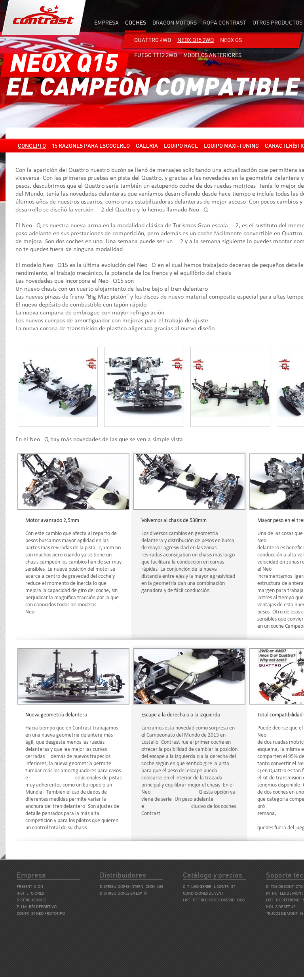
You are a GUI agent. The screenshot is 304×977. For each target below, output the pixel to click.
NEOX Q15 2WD (195, 39)
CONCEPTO (32, 145)
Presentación (30, 887)
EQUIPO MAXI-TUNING (231, 145)
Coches (135, 22)
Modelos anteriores (212, 54)
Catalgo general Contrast (209, 887)
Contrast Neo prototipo (41, 914)
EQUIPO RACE (181, 145)
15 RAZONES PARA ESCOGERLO (91, 145)
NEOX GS (231, 39)
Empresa (106, 22)
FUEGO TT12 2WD (155, 54)
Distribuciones (31, 900)
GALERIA (147, 145)
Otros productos (277, 22)
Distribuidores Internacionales (131, 887)
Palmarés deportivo (37, 907)
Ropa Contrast (224, 22)
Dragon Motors (174, 22)
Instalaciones (30, 893)
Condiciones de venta (204, 893)
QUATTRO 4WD (152, 39)
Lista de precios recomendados (214, 900)
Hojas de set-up (281, 907)
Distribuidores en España (124, 893)
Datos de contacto (284, 887)
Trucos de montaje (284, 914)
